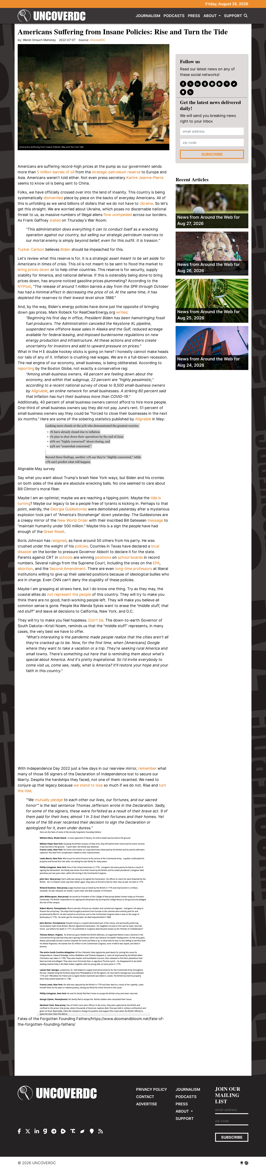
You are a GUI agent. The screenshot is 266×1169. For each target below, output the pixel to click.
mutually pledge (49, 800)
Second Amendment (67, 568)
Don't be (95, 620)
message (155, 520)
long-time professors (133, 568)
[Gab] (205, 84)
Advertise (146, 1104)
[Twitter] (190, 84)
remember (147, 768)
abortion (25, 568)
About (210, 16)
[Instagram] (198, 84)
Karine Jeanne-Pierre (144, 177)
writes (121, 312)
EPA (156, 563)
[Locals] (183, 92)
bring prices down (33, 269)
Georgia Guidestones (68, 509)
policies (81, 546)
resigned (58, 540)
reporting (26, 368)
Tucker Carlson (31, 249)
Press (194, 16)
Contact (145, 1097)
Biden (65, 249)
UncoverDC (53, 16)
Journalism (148, 16)
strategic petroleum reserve (116, 172)
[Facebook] (183, 84)
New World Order (72, 520)
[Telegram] (212, 84)
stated (55, 220)
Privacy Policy (151, 1089)
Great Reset (54, 531)
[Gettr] (234, 84)
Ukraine (146, 203)
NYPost (24, 286)
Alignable (39, 391)
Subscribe (212, 154)
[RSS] (190, 92)
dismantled (53, 198)
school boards (130, 557)
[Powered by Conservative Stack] (246, 1163)
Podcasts (174, 16)
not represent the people (69, 594)
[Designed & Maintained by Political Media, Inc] (242, 1163)
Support (233, 16)
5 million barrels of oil (55, 172)
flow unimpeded (117, 214)
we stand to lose (88, 785)
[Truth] (227, 84)
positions (103, 557)
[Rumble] (219, 84)
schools (66, 557)
